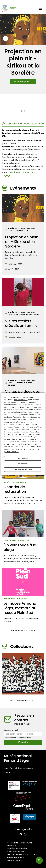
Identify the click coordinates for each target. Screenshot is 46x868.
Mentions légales (14, 854)
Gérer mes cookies (15, 851)
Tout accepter (22, 458)
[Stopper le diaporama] (5, 38)
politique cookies (11, 452)
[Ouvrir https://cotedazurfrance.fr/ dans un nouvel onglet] (29, 817)
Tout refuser (23, 464)
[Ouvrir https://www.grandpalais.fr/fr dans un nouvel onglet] (23, 808)
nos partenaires (20, 399)
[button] (40, 8)
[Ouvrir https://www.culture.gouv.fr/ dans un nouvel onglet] (14, 785)
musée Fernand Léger (15, 482)
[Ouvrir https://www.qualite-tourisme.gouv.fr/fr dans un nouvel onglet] (15, 819)
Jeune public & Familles (16, 540)
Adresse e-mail (11, 730)
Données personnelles (17, 848)
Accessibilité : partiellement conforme (19, 844)
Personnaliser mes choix (23, 469)
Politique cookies (14, 857)
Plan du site (30, 854)
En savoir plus (21, 81)
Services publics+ (14, 860)
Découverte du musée (15, 599)
